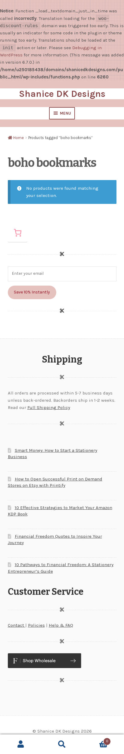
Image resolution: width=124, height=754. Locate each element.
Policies (36, 625)
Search (61, 744)
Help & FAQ (61, 625)
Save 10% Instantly (32, 292)
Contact (16, 625)
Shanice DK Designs (62, 93)
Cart (95, 739)
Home (18, 137)
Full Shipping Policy (48, 407)
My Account (20, 744)
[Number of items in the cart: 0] (17, 232)
